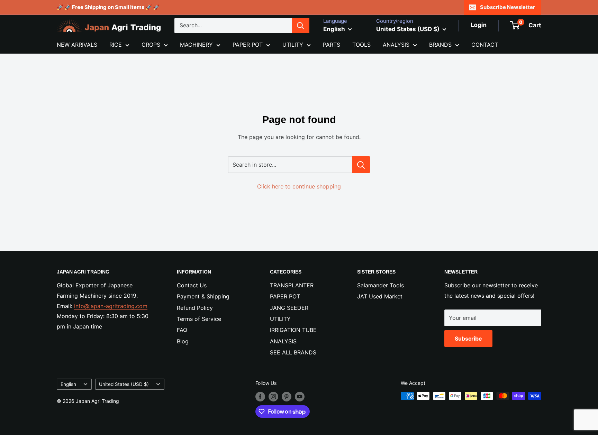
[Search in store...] (361, 164)
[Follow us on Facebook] (260, 396)
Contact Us (192, 285)
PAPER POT (248, 44)
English (68, 384)
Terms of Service (199, 318)
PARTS (331, 44)
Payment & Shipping (203, 296)
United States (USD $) (124, 384)
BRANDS (440, 44)
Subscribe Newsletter (507, 7)
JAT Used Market (379, 296)
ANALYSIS (396, 44)
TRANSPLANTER (292, 285)
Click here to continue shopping (299, 186)
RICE (115, 44)
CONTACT (484, 44)
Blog (183, 341)
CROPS (151, 44)
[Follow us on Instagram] (273, 396)
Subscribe (468, 338)
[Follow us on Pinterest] (286, 396)
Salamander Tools (380, 285)
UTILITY (292, 44)
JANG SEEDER (289, 307)
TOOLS (361, 44)
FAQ (182, 329)
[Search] (300, 25)
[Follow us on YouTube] (300, 396)
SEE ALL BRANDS (293, 352)
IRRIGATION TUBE (293, 329)
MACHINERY (196, 44)
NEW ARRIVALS (77, 44)
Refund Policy (195, 307)
